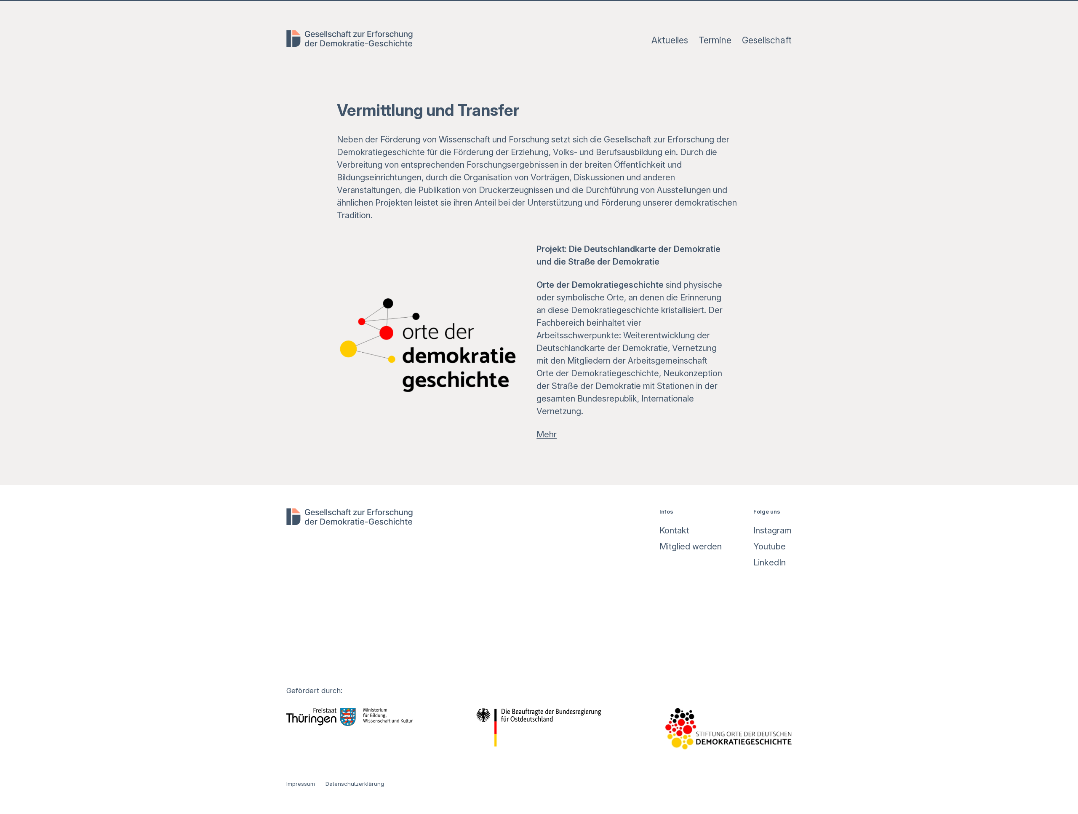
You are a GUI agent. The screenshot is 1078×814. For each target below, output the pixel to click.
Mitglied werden (690, 546)
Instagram (772, 530)
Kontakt (674, 530)
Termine (715, 40)
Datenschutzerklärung (355, 783)
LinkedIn (769, 562)
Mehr (546, 434)
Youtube (769, 546)
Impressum (300, 783)
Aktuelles (669, 40)
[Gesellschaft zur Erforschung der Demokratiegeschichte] (349, 40)
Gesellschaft (767, 40)
